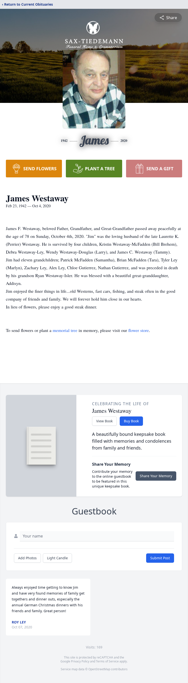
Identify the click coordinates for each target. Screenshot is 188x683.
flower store (138, 330)
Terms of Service (107, 661)
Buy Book (131, 421)
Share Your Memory (156, 476)
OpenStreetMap (99, 669)
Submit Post (160, 558)
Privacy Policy (80, 661)
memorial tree (65, 330)
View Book (104, 421)
